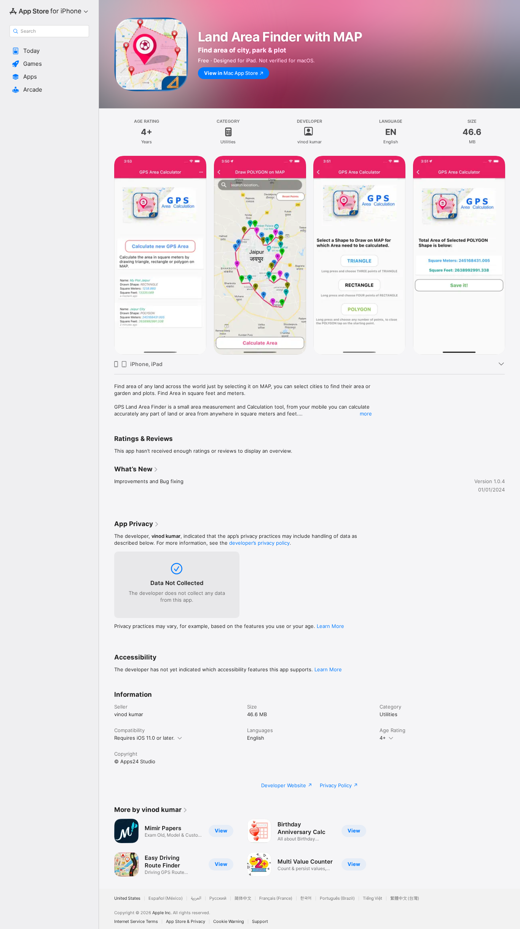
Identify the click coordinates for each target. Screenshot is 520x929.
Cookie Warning (228, 921)
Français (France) (275, 898)
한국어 (306, 898)
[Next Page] (512, 255)
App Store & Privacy (185, 921)
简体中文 (242, 898)
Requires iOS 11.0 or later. (144, 738)
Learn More (330, 626)
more (366, 414)
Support (260, 921)
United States (127, 898)
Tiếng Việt (372, 898)
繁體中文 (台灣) (404, 898)
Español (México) (165, 898)
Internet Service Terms (136, 921)
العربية (196, 898)
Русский (218, 898)
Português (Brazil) (337, 898)
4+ (383, 738)
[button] (49, 51)
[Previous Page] (106, 255)
